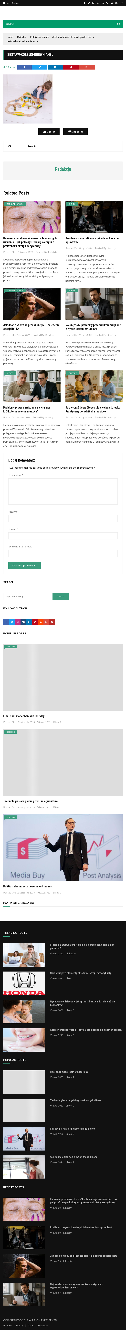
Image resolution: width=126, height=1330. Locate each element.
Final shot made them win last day (23, 716)
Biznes (72, 204)
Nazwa (14, 511)
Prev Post (33, 146)
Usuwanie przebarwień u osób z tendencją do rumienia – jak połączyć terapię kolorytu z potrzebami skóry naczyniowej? (30, 242)
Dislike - (77, 131)
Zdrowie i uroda (15, 204)
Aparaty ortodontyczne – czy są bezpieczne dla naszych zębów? (86, 1029)
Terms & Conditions (38, 1325)
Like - (50, 131)
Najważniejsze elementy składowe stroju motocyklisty (80, 973)
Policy (19, 1325)
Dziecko (73, 373)
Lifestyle (15, 3)
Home (6, 3)
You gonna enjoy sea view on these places (73, 1157)
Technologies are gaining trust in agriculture (30, 801)
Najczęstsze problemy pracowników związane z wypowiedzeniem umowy (77, 1286)
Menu (11, 24)
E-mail (13, 528)
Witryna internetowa (20, 546)
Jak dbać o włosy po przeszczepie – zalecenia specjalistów (83, 1255)
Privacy (7, 1325)
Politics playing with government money (27, 886)
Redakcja (52, 252)
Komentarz (16, 474)
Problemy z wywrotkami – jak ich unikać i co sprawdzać (81, 1227)
